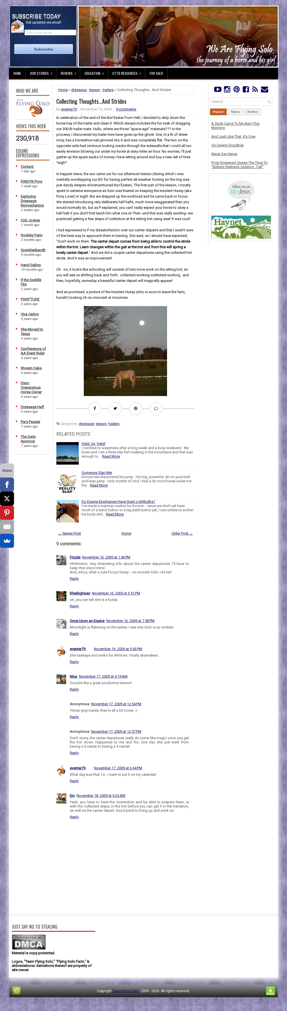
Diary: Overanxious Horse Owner (31, 387)
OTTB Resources (126, 73)
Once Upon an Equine (87, 621)
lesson (94, 90)
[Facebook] (245, 91)
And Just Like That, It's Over (233, 136)
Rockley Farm (32, 235)
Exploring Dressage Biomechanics (32, 200)
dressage (79, 90)
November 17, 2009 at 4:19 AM (103, 676)
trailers (108, 90)
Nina (73, 676)
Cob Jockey (30, 220)
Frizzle (75, 557)
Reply (74, 578)
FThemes (82, 1005)
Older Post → (182, 533)
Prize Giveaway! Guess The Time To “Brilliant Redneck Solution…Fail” (239, 164)
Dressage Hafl (32, 407)
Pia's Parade (30, 422)
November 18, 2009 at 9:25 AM (101, 795)
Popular (218, 111)
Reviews (68, 73)
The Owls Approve (28, 439)
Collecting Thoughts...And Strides (91, 101)
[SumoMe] (7, 541)
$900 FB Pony (31, 181)
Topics (235, 111)
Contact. (27, 166)
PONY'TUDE (30, 299)
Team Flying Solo (125, 991)
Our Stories (41, 73)
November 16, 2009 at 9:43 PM (118, 649)
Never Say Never (224, 154)
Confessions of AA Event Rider (33, 351)
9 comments (126, 109)
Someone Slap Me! (97, 473)
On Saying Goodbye (227, 145)
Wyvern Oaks (31, 368)
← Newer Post (69, 533)
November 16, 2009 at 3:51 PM (116, 593)
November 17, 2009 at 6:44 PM (118, 768)
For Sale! (156, 73)
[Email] (7, 527)
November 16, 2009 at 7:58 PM (130, 621)
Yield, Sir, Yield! (93, 444)
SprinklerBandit (33, 250)
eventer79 (69, 109)
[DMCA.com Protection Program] (29, 949)
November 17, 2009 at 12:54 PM (116, 704)
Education (94, 73)
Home (17, 73)
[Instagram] (227, 91)
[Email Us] (264, 91)
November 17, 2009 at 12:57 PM (116, 731)
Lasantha (127, 1005)
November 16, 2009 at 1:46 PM (106, 557)
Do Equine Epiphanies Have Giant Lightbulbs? (118, 501)
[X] (7, 499)
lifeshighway (80, 593)
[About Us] (33, 116)
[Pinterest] (236, 91)
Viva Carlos (30, 314)
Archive (252, 111)
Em (72, 795)
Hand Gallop (31, 265)
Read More (111, 456)
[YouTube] (217, 91)
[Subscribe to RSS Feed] (255, 91)
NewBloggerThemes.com (208, 1005)
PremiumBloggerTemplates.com (161, 1005)
